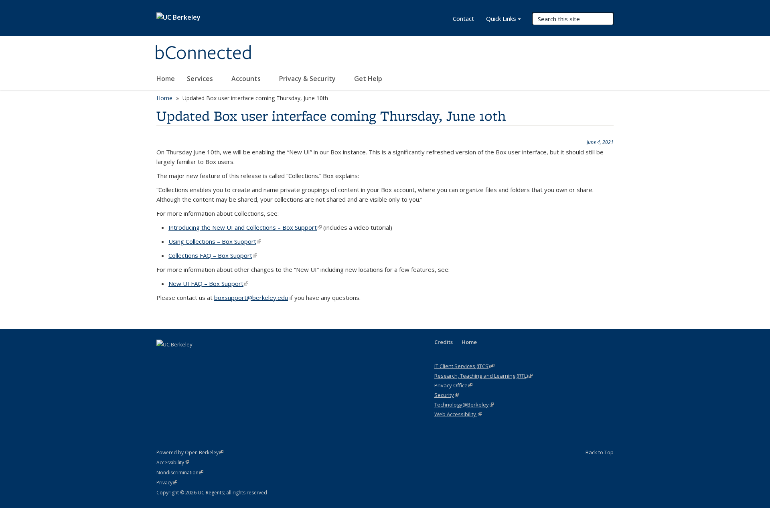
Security (446, 395)
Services (201, 78)
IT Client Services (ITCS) (464, 366)
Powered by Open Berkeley (189, 452)
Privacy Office (453, 385)
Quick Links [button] (501, 18)
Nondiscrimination (179, 472)
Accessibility (172, 462)
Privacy (166, 482)
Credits (443, 342)
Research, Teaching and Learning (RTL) (483, 375)
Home (165, 78)
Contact (463, 18)
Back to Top (600, 452)
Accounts (246, 78)
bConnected (203, 53)
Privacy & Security (308, 78)
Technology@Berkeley (464, 404)
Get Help (368, 78)
